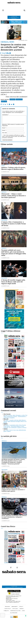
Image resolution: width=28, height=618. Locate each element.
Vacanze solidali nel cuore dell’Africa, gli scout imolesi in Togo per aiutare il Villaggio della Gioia (13, 252)
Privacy (21, 606)
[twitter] (2, 52)
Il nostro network (14, 594)
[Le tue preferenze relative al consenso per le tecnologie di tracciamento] (25, 615)
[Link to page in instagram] (17, 567)
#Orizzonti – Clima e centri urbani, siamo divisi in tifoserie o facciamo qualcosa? (13, 195)
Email (4, 130)
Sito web (4, 132)
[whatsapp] (7, 52)
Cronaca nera (19, 99)
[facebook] (1, 52)
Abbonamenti (15, 606)
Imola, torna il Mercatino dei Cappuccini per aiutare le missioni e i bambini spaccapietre (13, 490)
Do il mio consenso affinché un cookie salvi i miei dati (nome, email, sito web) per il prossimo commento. (14, 136)
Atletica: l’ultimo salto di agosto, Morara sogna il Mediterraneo (13, 168)
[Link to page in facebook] (11, 567)
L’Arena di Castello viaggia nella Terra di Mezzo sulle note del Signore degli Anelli (13, 281)
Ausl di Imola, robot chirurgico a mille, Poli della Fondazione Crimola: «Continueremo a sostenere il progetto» (15, 416)
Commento (5, 114)
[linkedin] (4, 52)
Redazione (7, 606)
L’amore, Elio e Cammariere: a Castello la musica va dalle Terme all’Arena (13, 223)
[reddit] (8, 52)
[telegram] (10, 52)
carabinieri (12, 99)
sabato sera (4, 101)
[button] (22, 10)
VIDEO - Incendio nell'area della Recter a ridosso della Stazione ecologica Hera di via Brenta (15, 421)
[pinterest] (5, 52)
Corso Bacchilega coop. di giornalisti (13, 595)
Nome (4, 128)
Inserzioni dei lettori (15, 610)
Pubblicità (6, 610)
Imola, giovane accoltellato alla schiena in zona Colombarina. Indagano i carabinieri (14, 517)
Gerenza (22, 608)
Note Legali (15, 608)
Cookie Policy (7, 608)
